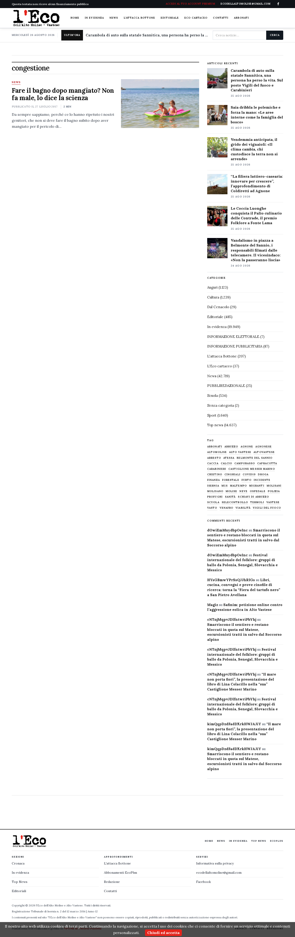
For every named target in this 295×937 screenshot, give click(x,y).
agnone (247, 446)
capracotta (267, 463)
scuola (213, 502)
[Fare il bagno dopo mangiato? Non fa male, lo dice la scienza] (160, 103)
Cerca (274, 35)
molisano (215, 491)
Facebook (203, 882)
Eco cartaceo (195, 17)
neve (243, 491)
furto (247, 480)
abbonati (214, 446)
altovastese (264, 452)
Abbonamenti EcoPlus (120, 872)
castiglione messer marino (251, 468)
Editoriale (170, 17)
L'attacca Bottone (139, 17)
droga (263, 474)
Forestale (230, 480)
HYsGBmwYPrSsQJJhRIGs (231, 580)
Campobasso (244, 463)
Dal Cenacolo (218, 307)
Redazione (112, 882)
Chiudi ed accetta (163, 932)
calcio (226, 463)
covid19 (249, 474)
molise (231, 491)
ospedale (258, 491)
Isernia (213, 485)
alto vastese (240, 452)
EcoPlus (276, 840)
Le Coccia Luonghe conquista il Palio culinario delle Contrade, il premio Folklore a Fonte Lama (256, 215)
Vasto (212, 507)
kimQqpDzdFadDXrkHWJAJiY (234, 724)
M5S (224, 485)
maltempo (238, 485)
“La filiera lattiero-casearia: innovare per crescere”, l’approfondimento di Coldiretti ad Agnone (257, 183)
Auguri (212, 287)
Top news (215, 425)
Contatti (220, 17)
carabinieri (216, 468)
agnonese (263, 446)
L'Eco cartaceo (219, 366)
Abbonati (241, 17)
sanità (230, 496)
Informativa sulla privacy (215, 863)
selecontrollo (235, 502)
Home (75, 17)
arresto (214, 457)
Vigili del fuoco (267, 507)
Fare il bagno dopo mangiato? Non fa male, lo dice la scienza (63, 94)
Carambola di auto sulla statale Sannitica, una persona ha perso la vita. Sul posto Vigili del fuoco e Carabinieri (147, 35)
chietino (214, 474)
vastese (273, 502)
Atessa (229, 457)
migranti (256, 485)
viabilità (243, 507)
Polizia (274, 491)
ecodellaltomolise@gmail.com (219, 872)
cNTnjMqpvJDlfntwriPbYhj (231, 619)
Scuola (212, 395)
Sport (211, 415)
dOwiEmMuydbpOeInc (227, 530)
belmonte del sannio (254, 457)
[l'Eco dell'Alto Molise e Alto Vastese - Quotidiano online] (36, 18)
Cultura (213, 297)
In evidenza (94, 17)
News (113, 17)
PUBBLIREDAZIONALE (226, 385)
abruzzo (231, 446)
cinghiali (232, 474)
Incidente (262, 480)
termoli (257, 502)
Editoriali (19, 891)
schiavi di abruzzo (253, 496)
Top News (258, 840)
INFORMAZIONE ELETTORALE (233, 336)
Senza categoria (220, 405)
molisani (274, 485)
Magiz (212, 605)
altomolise (217, 452)
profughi (215, 496)
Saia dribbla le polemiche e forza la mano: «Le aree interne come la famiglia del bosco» (257, 114)
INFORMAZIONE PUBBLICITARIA (234, 346)
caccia (212, 463)
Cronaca (18, 863)
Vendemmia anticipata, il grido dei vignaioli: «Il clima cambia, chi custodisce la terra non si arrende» (254, 149)
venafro (226, 507)
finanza (213, 480)
